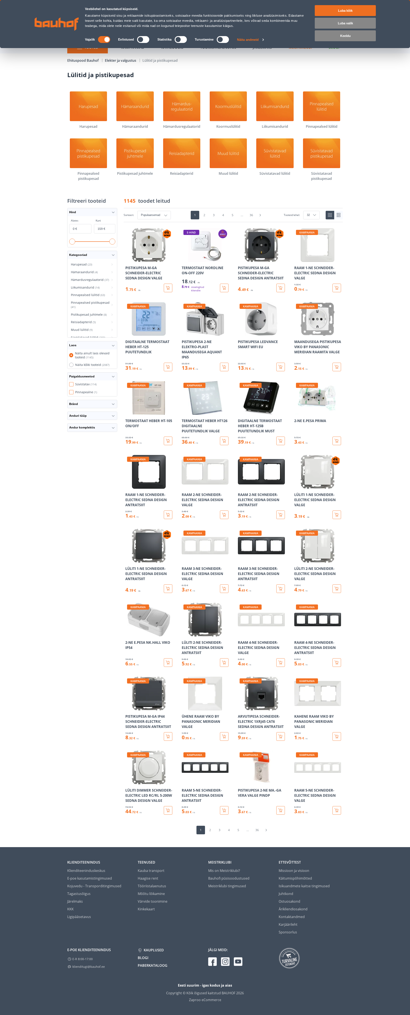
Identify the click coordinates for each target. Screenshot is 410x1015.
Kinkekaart (146, 909)
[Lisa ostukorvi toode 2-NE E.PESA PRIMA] (336, 441)
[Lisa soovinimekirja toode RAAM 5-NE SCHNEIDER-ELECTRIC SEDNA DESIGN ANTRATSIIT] (185, 781)
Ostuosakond (289, 901)
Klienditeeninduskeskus (86, 870)
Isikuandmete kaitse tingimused (304, 886)
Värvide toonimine (152, 901)
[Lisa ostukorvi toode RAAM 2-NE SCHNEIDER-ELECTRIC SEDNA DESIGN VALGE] (224, 514)
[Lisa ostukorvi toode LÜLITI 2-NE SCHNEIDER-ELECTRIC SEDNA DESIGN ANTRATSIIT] (224, 662)
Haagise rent (148, 878)
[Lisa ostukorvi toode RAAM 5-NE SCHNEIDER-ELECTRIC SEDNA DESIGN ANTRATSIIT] (224, 810)
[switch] (143, 39)
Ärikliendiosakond (293, 909)
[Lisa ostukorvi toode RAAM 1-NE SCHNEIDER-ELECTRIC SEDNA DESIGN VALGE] (336, 288)
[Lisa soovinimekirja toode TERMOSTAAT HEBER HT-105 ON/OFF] (129, 412)
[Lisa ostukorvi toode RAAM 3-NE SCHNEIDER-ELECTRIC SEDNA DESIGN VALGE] (224, 588)
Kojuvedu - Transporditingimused (94, 886)
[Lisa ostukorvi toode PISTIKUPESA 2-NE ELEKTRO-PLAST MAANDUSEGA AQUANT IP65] (224, 367)
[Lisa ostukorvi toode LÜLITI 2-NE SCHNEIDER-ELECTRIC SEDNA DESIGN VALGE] (336, 588)
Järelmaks (75, 901)
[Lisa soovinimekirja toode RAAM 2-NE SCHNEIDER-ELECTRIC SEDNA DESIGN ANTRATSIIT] (242, 486)
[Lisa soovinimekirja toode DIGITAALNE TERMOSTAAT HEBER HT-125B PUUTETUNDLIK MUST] (242, 412)
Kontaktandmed (292, 916)
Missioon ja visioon (294, 870)
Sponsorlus (288, 932)
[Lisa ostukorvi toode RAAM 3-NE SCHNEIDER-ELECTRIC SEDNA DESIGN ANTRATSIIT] (280, 588)
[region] (233, 521)
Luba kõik (345, 10)
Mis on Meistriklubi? (224, 870)
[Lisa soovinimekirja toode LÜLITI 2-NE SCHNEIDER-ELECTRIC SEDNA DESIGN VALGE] (298, 560)
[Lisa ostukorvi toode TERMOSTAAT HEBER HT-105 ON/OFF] (168, 441)
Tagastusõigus (79, 893)
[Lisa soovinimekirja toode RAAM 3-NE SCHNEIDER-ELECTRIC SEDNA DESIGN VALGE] (185, 560)
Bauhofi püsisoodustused (228, 878)
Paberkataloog (152, 965)
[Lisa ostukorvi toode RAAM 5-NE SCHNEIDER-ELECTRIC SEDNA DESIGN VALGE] (336, 810)
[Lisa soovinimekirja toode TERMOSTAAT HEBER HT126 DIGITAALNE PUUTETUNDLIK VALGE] (185, 412)
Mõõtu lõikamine (151, 893)
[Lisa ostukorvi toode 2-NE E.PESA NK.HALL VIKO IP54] (168, 662)
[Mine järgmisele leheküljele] (260, 215)
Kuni (98, 220)
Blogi (143, 957)
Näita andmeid (248, 39)
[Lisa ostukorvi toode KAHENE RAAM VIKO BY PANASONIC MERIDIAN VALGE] (336, 736)
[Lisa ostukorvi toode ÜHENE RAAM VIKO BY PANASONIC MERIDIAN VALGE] (224, 736)
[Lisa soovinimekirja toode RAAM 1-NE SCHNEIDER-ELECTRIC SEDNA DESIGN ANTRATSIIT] (129, 486)
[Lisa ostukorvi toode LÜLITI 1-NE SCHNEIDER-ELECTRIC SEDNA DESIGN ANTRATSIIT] (168, 588)
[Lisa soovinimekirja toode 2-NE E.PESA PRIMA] (298, 412)
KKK (70, 909)
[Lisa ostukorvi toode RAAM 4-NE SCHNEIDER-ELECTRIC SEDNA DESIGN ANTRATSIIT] (336, 662)
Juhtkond (286, 893)
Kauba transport (151, 870)
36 (251, 215)
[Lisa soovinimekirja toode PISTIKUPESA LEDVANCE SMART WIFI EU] (242, 333)
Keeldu (345, 36)
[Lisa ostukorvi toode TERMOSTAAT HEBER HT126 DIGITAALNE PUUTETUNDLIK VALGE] (224, 441)
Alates (74, 220)
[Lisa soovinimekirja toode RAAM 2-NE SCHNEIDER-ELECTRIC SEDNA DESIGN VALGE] (185, 486)
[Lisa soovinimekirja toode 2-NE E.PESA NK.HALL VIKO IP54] (129, 634)
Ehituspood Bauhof (83, 60)
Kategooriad (78, 255)
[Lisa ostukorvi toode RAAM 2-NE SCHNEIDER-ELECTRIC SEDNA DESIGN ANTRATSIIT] (280, 514)
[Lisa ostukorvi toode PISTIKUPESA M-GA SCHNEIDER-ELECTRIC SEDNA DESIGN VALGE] (168, 288)
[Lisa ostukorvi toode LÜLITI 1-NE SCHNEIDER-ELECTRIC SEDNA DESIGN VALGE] (336, 514)
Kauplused (153, 950)
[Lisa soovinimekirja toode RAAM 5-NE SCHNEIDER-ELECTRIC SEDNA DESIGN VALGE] (298, 781)
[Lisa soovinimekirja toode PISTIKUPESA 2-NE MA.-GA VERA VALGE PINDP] (242, 781)
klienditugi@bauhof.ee (88, 967)
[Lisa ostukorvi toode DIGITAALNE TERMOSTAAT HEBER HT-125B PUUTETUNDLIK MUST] (280, 441)
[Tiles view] (330, 215)
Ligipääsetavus (79, 916)
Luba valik (345, 23)
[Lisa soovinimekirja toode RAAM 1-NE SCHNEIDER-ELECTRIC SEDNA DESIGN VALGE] (298, 259)
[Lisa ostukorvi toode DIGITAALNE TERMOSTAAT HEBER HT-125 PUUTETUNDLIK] (168, 367)
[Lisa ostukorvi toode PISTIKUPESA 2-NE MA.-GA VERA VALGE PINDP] (280, 810)
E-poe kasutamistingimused (89, 878)
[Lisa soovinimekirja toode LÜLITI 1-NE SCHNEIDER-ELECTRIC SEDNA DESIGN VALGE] (298, 486)
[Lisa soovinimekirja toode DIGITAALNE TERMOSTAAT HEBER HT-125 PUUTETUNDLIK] (129, 333)
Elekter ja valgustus (121, 60)
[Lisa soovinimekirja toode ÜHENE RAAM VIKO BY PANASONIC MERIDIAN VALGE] (185, 707)
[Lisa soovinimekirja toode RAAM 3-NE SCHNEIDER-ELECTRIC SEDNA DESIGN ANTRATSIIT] (242, 560)
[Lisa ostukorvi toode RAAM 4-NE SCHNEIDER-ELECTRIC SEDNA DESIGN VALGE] (280, 662)
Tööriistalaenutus (152, 886)
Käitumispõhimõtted (295, 878)
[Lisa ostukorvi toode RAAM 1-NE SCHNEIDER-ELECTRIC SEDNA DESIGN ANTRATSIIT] (168, 514)
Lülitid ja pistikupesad (160, 60)
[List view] (338, 215)
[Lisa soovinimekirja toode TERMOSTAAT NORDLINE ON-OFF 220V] (185, 259)
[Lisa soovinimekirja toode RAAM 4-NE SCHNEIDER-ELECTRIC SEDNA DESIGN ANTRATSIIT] (298, 634)
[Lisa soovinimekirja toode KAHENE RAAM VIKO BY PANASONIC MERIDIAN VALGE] (298, 707)
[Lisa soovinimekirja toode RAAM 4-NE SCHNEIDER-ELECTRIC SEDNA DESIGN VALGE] (242, 634)
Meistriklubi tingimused (227, 886)
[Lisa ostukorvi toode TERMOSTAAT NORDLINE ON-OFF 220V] (224, 288)
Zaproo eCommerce (205, 999)
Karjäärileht (288, 924)
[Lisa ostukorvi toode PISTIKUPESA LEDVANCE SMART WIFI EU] (280, 367)
